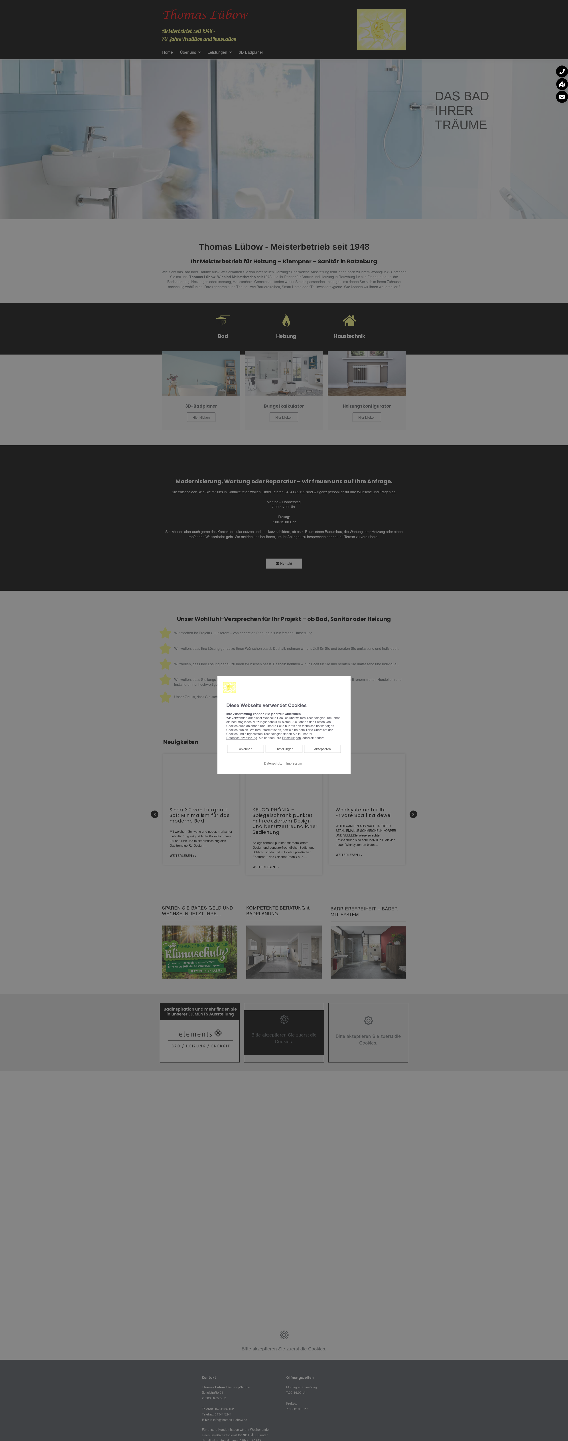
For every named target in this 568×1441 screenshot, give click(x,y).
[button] (562, 71)
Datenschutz (273, 763)
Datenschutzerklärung (241, 737)
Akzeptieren (322, 749)
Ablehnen (245, 748)
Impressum (294, 763)
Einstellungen (283, 749)
